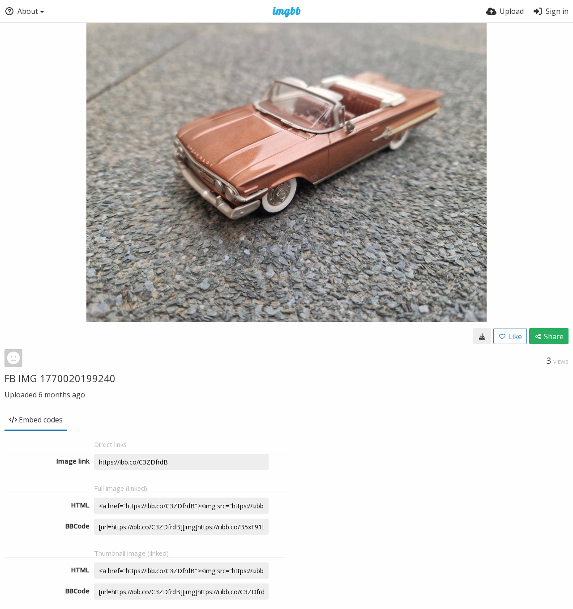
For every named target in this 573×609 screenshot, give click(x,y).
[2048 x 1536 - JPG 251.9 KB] (482, 336)
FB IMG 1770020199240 (59, 378)
